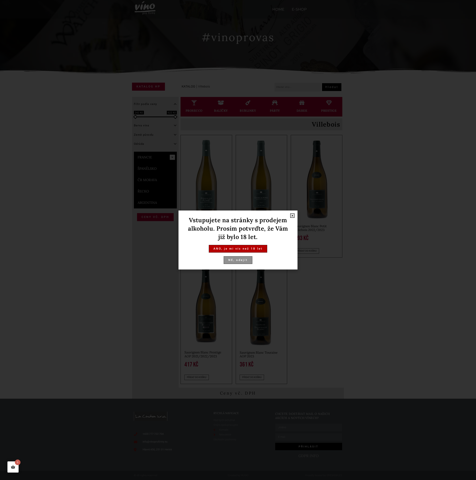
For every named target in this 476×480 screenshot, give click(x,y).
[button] (292, 215)
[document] (238, 240)
